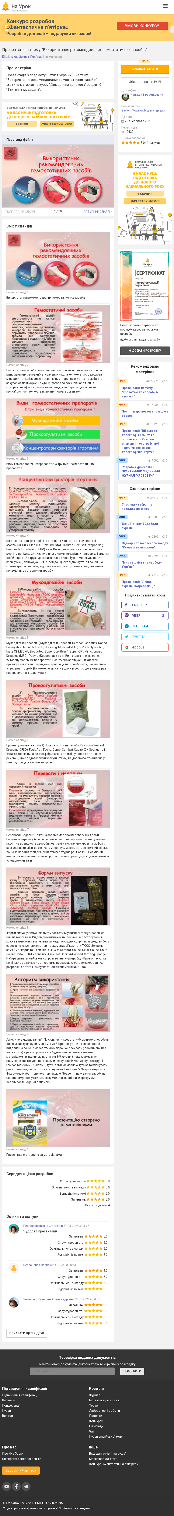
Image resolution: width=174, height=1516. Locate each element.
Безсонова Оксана (36, 1265)
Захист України (132, 110)
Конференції (11, 1405)
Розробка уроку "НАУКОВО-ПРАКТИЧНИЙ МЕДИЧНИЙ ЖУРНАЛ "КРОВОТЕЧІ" (142, 471)
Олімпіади (96, 1426)
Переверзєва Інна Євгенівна (43, 1226)
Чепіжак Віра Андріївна (146, 94)
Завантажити (146, 69)
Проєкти (95, 1416)
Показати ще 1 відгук (26, 1333)
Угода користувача (15, 1508)
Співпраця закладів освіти (21, 1459)
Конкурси (96, 1421)
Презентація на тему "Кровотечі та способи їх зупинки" (140, 392)
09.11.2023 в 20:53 (63, 1265)
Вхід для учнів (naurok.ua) (107, 1453)
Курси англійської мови (106, 1436)
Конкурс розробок (37, 24)
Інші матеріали (154, 110)
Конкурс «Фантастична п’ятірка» (113, 1464)
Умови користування (43, 1508)
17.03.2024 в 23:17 (76, 1226)
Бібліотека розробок (104, 1400)
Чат (92, 1431)
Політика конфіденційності (76, 1508)
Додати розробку (146, 350)
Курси (6, 1411)
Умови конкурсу (142, 26)
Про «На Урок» (13, 1453)
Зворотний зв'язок (21, 1470)
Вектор (7, 1416)
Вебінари (8, 1400)
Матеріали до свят (103, 1459)
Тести (93, 1405)
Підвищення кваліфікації (20, 1395)
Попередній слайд (20, 211)
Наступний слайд (96, 211)
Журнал (94, 1395)
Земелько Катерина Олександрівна (48, 1299)
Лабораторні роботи (104, 1411)
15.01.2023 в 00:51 (87, 1299)
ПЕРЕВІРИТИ (132, 1371)
